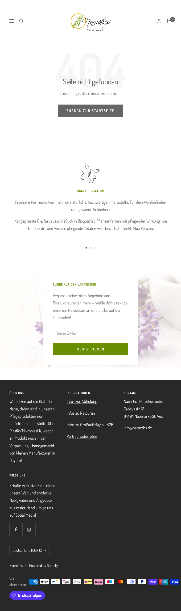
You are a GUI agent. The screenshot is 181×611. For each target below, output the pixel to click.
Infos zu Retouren (81, 413)
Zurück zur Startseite (90, 110)
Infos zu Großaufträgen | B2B (90, 424)
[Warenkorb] (169, 21)
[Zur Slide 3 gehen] (94, 248)
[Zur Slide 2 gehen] (90, 248)
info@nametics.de (138, 427)
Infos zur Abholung (82, 401)
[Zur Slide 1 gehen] (86, 248)
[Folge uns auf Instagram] (28, 529)
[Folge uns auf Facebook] (15, 529)
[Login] (159, 21)
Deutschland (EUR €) (27, 550)
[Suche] (21, 21)
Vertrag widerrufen (82, 436)
